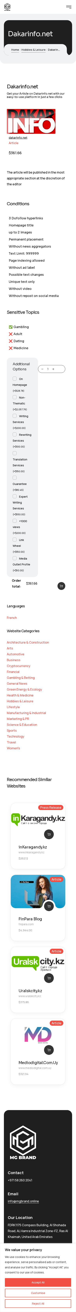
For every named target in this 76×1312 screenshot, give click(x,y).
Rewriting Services (22, 440)
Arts (10, 648)
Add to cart (61, 586)
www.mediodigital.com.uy (35, 1068)
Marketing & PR (18, 719)
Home (15, 50)
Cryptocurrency (18, 666)
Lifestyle (13, 707)
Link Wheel (19, 545)
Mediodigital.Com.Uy (38, 1062)
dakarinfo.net (18, 137)
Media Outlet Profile (21, 564)
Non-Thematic (20, 403)
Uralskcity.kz (30, 990)
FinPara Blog (30, 919)
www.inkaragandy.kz (31, 852)
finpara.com (26, 924)
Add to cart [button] (49, 834)
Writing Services (20, 421)
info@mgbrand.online (23, 1201)
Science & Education (22, 724)
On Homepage (20, 384)
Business (13, 660)
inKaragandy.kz (33, 847)
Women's (13, 748)
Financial (13, 672)
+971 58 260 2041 (20, 1180)
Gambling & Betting (21, 677)
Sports (12, 730)
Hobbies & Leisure (33, 50)
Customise (38, 1293)
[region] (38, 1277)
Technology (15, 736)
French (12, 618)
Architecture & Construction (28, 642)
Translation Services (20, 465)
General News (17, 683)
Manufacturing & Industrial (26, 713)
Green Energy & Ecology (24, 689)
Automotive (15, 654)
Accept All (38, 1282)
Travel (11, 742)
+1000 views (20, 526)
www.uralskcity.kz (30, 996)
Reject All (38, 1303)
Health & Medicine (20, 695)
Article (14, 143)
